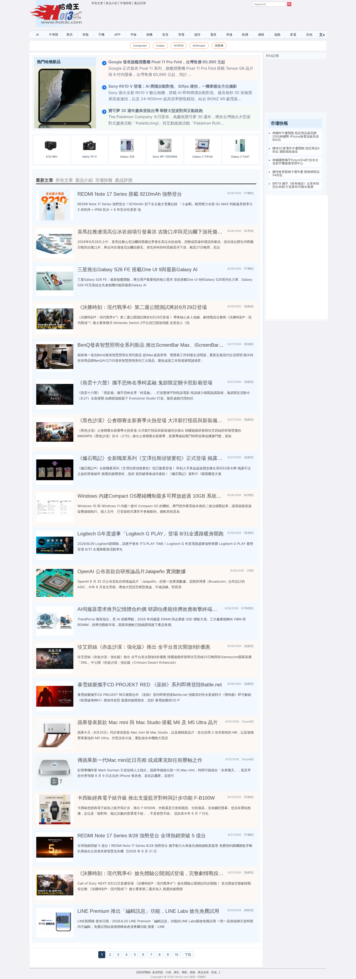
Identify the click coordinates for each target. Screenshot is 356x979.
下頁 (188, 955)
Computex (140, 45)
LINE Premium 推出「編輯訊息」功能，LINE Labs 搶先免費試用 (148, 911)
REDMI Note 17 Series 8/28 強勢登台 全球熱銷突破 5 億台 (141, 835)
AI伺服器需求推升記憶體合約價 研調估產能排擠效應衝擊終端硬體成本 (149, 609)
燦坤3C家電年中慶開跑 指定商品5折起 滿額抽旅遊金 (296, 150)
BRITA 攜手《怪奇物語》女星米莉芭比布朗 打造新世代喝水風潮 (295, 185)
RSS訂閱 (272, 56)
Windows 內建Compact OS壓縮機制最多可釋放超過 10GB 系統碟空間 (150, 496)
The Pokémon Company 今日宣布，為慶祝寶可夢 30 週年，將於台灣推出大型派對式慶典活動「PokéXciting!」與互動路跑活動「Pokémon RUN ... (179, 117)
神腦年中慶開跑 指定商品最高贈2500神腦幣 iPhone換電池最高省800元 (295, 136)
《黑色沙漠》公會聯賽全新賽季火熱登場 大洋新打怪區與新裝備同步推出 (150, 420)
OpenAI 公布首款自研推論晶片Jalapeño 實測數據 (131, 571)
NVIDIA (179, 45)
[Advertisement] (191, 16)
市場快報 (125, 3)
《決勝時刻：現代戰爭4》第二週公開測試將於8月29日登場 (142, 307)
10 (176, 955)
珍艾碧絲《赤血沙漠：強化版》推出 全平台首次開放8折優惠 (143, 647)
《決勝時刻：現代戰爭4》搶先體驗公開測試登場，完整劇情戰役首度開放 (151, 873)
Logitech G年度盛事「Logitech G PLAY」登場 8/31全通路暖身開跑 (150, 533)
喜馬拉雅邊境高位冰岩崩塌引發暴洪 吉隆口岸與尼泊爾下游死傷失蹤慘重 (150, 231)
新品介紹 (111, 3)
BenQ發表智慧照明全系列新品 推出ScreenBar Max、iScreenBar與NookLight (150, 345)
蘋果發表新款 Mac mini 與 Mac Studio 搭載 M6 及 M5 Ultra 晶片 (147, 722)
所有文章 (97, 3)
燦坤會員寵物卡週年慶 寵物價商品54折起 (296, 173)
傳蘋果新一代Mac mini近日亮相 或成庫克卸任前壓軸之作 (139, 760)
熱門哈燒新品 (49, 62)
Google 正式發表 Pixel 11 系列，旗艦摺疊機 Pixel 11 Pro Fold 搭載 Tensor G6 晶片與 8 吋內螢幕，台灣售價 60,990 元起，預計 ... (180, 68)
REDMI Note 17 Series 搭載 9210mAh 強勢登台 (129, 194)
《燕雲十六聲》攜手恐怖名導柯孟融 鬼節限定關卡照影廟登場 (144, 382)
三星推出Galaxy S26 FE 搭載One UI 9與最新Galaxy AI (137, 269)
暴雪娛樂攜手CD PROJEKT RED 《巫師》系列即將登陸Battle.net (149, 684)
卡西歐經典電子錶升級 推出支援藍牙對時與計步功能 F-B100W (146, 798)
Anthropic (199, 45)
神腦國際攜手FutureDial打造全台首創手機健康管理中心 (295, 161)
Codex (160, 45)
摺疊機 (219, 45)
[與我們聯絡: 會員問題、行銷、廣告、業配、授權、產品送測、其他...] (178, 972)
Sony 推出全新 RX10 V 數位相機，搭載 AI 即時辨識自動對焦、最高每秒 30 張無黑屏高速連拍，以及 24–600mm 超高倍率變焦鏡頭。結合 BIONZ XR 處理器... (180, 92)
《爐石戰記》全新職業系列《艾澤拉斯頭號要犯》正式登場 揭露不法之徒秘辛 (150, 458)
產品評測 (140, 3)
